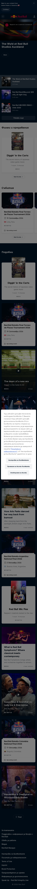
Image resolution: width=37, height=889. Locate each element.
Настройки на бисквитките (18, 460)
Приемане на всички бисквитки (18, 466)
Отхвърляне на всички (18, 473)
